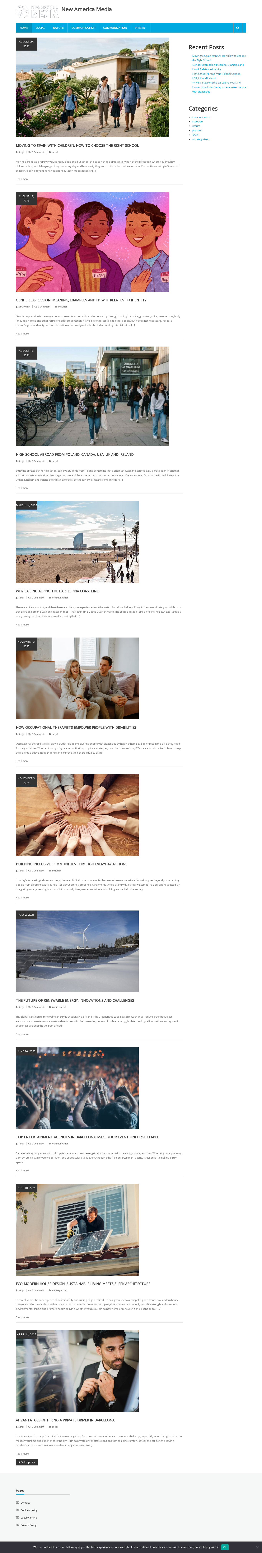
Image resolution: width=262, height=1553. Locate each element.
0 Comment (38, 152)
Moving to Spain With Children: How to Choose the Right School (77, 145)
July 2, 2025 (26, 914)
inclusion (63, 306)
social (40, 28)
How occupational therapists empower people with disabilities (76, 727)
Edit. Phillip (24, 306)
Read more (22, 179)
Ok (225, 1547)
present (141, 28)
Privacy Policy (28, 1525)
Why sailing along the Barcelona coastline (57, 591)
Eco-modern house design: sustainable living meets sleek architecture (83, 1283)
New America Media (86, 9)
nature (58, 28)
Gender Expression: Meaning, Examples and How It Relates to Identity (81, 300)
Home (24, 28)
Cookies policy (29, 1510)
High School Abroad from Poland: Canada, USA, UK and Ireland (75, 454)
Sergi (21, 152)
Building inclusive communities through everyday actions (71, 864)
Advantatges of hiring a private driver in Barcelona (65, 1420)
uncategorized (59, 1290)
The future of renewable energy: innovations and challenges (75, 1000)
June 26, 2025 (26, 1051)
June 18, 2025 (26, 1188)
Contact (25, 1502)
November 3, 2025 (26, 644)
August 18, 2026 (26, 198)
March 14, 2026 (26, 505)
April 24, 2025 (26, 1334)
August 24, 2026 (26, 44)
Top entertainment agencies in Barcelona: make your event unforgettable (87, 1137)
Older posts (28, 1462)
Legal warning (29, 1517)
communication (83, 28)
